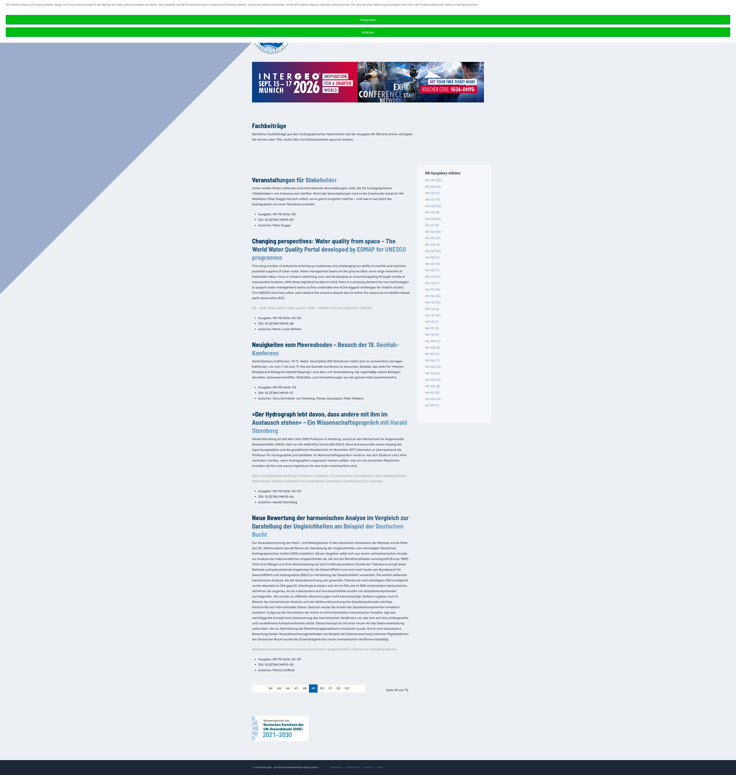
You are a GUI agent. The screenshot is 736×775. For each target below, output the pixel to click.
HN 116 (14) (432, 296)
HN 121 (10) (432, 264)
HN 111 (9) (432, 328)
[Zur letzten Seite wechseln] (362, 688)
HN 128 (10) (433, 219)
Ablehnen (368, 32)
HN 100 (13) (433, 399)
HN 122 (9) (432, 257)
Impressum (336, 767)
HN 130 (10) (433, 206)
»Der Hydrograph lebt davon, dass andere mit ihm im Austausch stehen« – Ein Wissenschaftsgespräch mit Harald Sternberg (329, 422)
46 (288, 688)
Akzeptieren (368, 20)
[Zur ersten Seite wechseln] (255, 688)
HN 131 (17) (432, 199)
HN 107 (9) (432, 354)
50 (322, 688)
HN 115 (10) (432, 302)
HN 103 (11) (432, 380)
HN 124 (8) (432, 244)
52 (338, 688)
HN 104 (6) (432, 373)
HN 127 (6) (432, 225)
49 (313, 688)
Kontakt (368, 767)
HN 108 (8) (432, 347)
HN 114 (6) (432, 309)
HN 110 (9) (432, 334)
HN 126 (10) (433, 232)
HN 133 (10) (433, 187)
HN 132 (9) (432, 193)
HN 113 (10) (432, 315)
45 (279, 688)
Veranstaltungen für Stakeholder (294, 180)
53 (347, 688)
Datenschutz (353, 767)
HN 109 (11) (432, 341)
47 (296, 688)
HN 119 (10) (432, 277)
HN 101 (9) (432, 392)
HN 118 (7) (432, 283)
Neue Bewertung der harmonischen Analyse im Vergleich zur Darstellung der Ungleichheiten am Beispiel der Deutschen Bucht (330, 526)
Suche (380, 767)
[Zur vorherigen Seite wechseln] (262, 688)
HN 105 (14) (433, 367)
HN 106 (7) (432, 360)
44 (271, 688)
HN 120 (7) (432, 270)
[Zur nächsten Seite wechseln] (354, 688)
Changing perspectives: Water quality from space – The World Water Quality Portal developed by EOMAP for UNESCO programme (329, 249)
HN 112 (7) (432, 322)
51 (330, 688)
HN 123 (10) (433, 251)
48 (305, 688)
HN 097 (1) (432, 405)
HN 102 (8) (432, 386)
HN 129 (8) (432, 212)
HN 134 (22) (433, 180)
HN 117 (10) (432, 289)
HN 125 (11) (432, 238)
